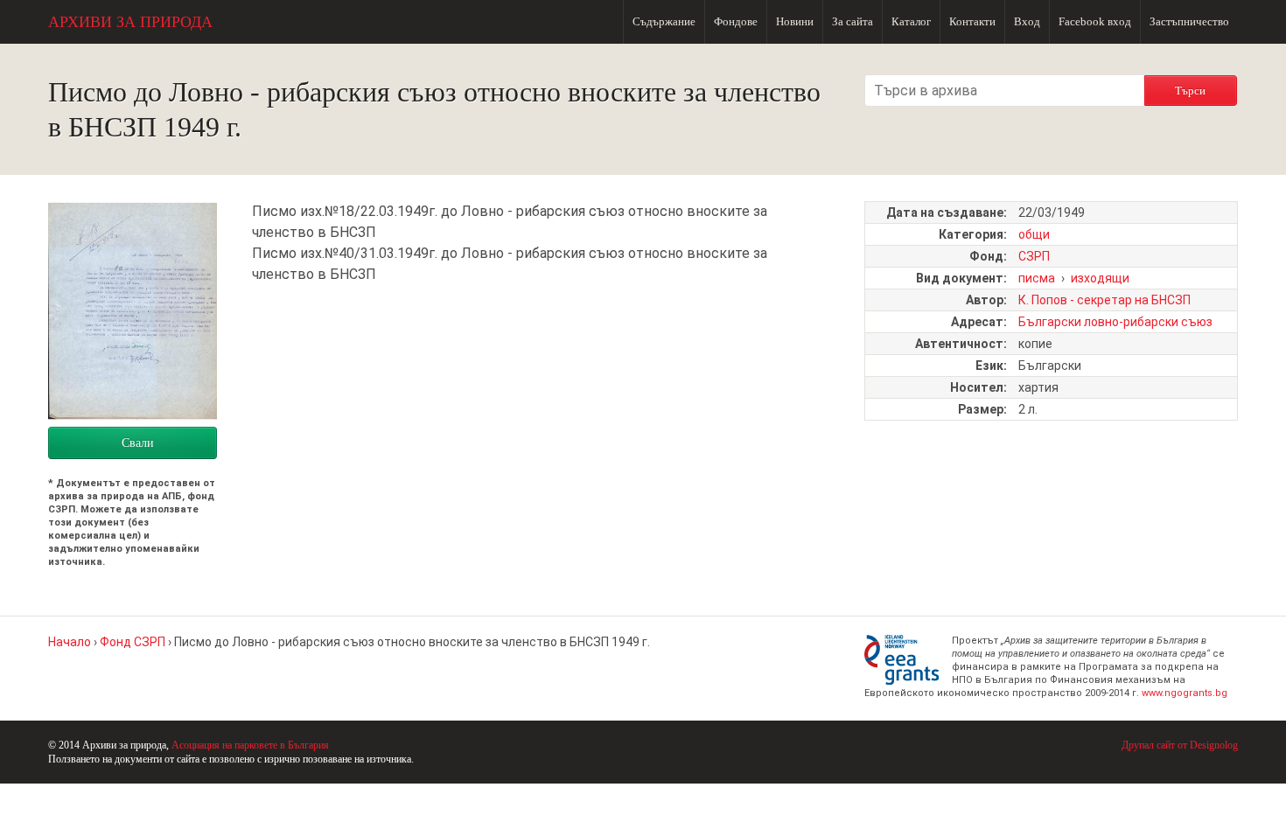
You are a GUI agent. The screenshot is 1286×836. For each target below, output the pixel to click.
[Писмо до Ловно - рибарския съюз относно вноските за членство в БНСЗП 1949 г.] (132, 416)
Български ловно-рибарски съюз (1115, 322)
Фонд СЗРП (132, 642)
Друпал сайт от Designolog (1180, 745)
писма (1036, 278)
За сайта (852, 21)
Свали (138, 442)
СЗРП (1034, 256)
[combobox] (1004, 90)
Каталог (911, 21)
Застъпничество (1189, 21)
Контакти (972, 21)
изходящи (1100, 278)
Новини (795, 21)
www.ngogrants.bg (1184, 693)
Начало (69, 642)
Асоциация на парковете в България (250, 745)
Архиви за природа (130, 22)
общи (1034, 234)
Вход (1027, 21)
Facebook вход (1095, 21)
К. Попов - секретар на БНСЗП (1104, 300)
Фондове (736, 21)
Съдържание (664, 21)
